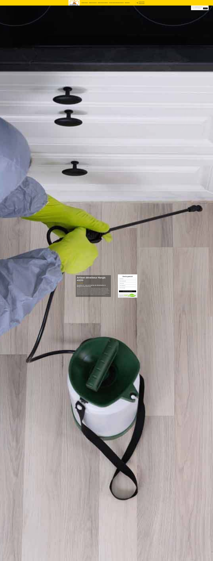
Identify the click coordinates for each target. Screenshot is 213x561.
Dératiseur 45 (127, 2)
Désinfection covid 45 (93, 2)
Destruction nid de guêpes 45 (103, 2)
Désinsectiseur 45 (85, 2)
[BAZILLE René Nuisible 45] (74, 3)
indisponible (141, 2)
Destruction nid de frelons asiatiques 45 (116, 2)
